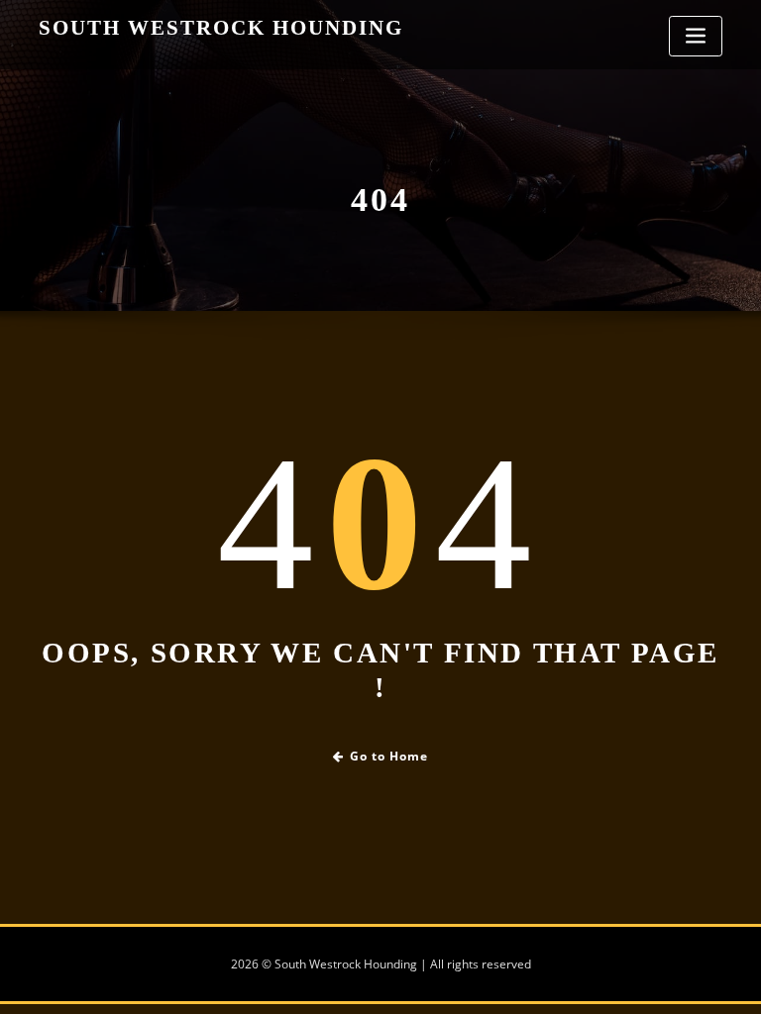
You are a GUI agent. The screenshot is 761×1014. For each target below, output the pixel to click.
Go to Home (389, 756)
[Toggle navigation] (695, 36)
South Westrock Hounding (221, 27)
